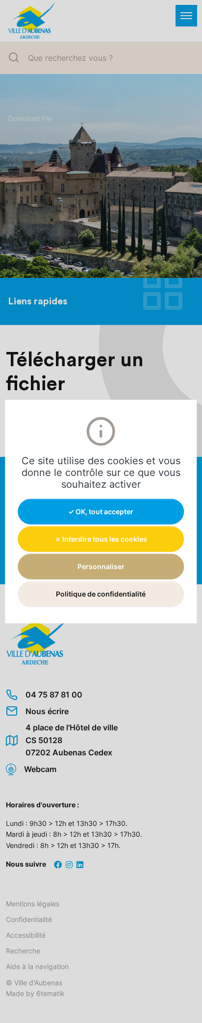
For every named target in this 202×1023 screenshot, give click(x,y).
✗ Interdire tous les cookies (101, 538)
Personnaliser (101, 566)
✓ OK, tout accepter (100, 511)
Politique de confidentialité (101, 594)
